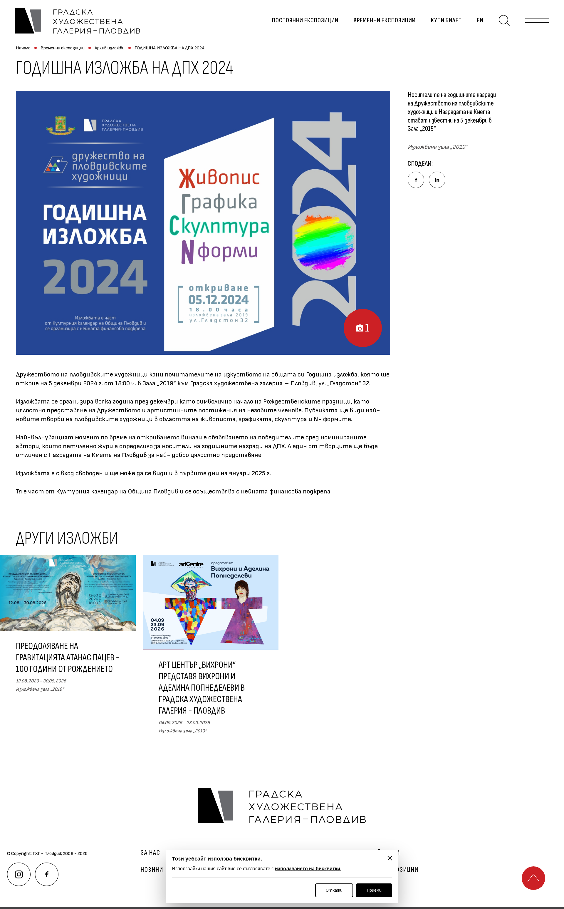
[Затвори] (390, 858)
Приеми (374, 890)
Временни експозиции (385, 20)
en (480, 20)
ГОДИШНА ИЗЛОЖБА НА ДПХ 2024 (169, 48)
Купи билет (446, 20)
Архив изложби (110, 48)
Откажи (334, 890)
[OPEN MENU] (537, 20)
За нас (150, 853)
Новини (152, 870)
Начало (23, 48)
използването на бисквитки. (308, 868)
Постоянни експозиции (305, 20)
